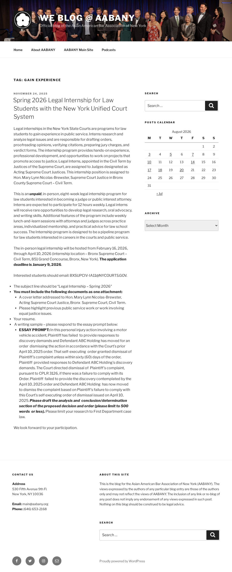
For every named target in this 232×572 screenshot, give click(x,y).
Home (18, 50)
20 (182, 170)
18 (160, 170)
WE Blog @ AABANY (87, 18)
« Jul (159, 193)
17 (149, 170)
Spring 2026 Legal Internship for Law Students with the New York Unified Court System (70, 108)
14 (193, 162)
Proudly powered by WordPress (122, 561)
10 (149, 162)
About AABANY (43, 50)
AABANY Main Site (78, 50)
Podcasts (109, 50)
